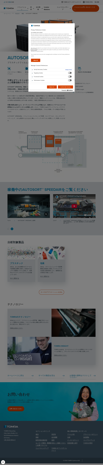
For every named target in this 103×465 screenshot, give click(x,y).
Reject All (51, 87)
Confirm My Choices (65, 87)
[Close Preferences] (3, 462)
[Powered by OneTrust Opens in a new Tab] (68, 91)
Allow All (35, 60)
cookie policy (34, 49)
